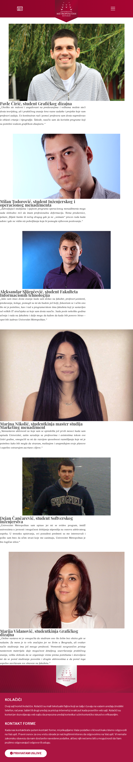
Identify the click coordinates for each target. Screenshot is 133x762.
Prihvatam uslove (27, 753)
